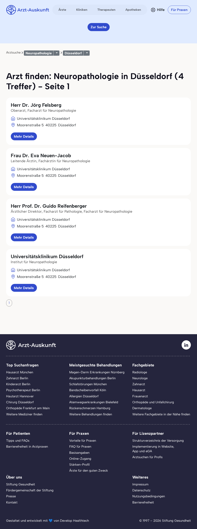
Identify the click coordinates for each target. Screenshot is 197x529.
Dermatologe (142, 408)
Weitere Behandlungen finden (90, 414)
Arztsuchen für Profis (147, 457)
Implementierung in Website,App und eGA (153, 449)
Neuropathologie (39, 53)
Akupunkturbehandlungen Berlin (92, 378)
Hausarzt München (19, 372)
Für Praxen (179, 10)
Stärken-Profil (79, 464)
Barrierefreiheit (143, 502)
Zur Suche (99, 27)
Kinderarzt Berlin (18, 384)
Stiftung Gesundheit (20, 484)
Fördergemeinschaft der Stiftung (29, 490)
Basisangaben (79, 453)
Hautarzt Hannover (20, 396)
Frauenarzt (140, 396)
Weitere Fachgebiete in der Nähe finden (161, 414)
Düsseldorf (73, 53)
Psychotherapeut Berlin (23, 390)
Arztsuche (13, 52)
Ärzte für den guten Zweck (88, 470)
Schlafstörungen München (88, 384)
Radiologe (139, 372)
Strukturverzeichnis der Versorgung (158, 440)
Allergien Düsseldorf (83, 396)
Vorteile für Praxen (82, 440)
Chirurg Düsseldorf (20, 402)
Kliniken (81, 10)
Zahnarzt (138, 384)
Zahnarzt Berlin (17, 378)
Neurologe (140, 378)
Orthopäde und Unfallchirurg (153, 402)
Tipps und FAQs (17, 440)
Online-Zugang (80, 458)
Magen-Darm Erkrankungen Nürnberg (96, 372)
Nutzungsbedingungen (148, 496)
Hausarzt (138, 390)
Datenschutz (141, 490)
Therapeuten (106, 10)
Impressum (140, 484)
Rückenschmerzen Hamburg (89, 408)
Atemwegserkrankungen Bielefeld (93, 402)
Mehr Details (24, 136)
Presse (11, 496)
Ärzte (62, 10)
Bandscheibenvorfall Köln (87, 390)
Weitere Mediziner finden (24, 414)
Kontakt (12, 502)
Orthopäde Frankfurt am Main (28, 408)
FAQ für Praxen (80, 446)
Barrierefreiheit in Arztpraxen (27, 446)
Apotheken (133, 10)
